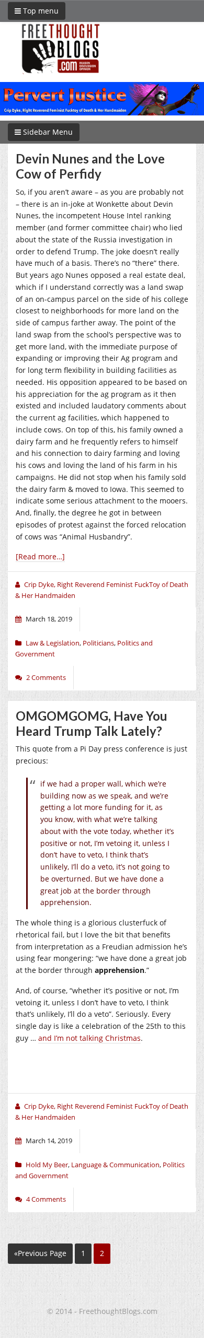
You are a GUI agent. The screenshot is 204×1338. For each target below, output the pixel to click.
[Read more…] (40, 556)
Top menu (40, 11)
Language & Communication (115, 1164)
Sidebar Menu (47, 132)
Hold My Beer (47, 1164)
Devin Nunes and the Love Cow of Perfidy (90, 166)
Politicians (98, 643)
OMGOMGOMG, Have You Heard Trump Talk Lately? (91, 723)
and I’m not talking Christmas (89, 1038)
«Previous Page (40, 1253)
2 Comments (46, 677)
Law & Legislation (53, 643)
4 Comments (46, 1199)
